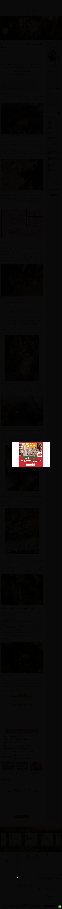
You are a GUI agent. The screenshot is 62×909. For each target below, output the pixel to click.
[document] (31, 454)
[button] (48, 443)
